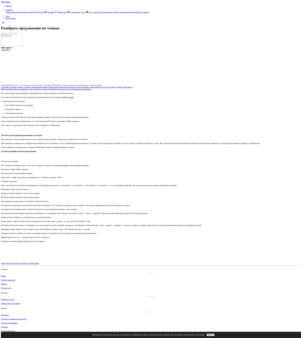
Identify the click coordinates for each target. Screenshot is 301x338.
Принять (211, 335)
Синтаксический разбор (129, 12)
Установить (5, 87)
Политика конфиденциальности (14, 319)
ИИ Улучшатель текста (62, 89)
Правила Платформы (9, 323)
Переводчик (62, 12)
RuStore (25, 263)
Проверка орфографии (91, 87)
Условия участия (7, 300)
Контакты (5, 315)
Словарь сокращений (31, 87)
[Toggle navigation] (11, 2)
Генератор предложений (81, 89)
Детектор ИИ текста (36, 12)
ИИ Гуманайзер (7, 89)
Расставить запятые (111, 12)
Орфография (11, 12)
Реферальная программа (10, 304)
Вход (8, 16)
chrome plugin (33, 263)
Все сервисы (144, 12)
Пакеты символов (8, 280)
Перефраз (51, 12)
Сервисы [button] (9, 10)
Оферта (4, 284)
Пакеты (9, 6)
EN (3, 22)
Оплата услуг (6, 288)
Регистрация (11, 18)
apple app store (7, 263)
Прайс (3, 276)
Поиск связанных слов (23, 89)
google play (17, 263)
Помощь (4, 327)
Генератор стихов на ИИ (43, 89)
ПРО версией (68, 97)
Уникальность (22, 12)
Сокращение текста (78, 12)
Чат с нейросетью (96, 12)
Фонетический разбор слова (70, 87)
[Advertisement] (71, 67)
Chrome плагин (17, 87)
